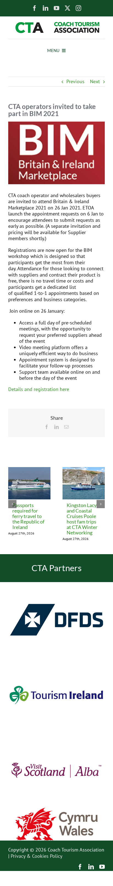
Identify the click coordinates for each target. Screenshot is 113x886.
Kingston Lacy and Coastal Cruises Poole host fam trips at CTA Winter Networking (82, 519)
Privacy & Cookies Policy (36, 856)
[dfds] (56, 584)
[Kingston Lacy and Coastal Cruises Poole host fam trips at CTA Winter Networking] (84, 470)
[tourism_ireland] (56, 660)
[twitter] (67, 8)
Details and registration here (38, 389)
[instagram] (78, 8)
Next (95, 81)
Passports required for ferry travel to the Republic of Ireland (28, 516)
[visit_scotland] (56, 735)
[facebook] (34, 8)
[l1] (56, 24)
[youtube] (56, 8)
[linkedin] (45, 8)
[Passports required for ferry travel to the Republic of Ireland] (29, 470)
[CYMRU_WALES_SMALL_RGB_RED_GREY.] (56, 810)
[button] (12, 504)
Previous (75, 81)
